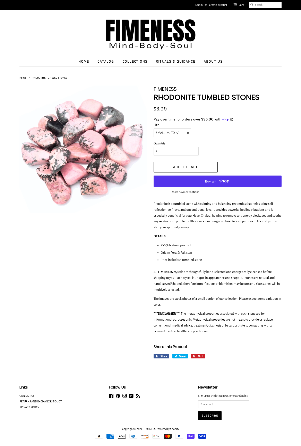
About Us (213, 61)
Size (156, 125)
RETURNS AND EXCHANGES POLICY (40, 401)
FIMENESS (149, 428)
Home (83, 61)
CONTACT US (27, 395)
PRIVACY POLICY (29, 407)
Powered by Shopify (167, 428)
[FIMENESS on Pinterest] (118, 396)
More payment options (185, 192)
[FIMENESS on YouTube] (131, 396)
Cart (241, 5)
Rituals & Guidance (175, 61)
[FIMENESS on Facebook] (111, 396)
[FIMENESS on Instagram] (124, 396)
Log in (199, 5)
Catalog (105, 61)
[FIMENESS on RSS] (138, 396)
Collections (135, 61)
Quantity (159, 143)
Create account (218, 5)
